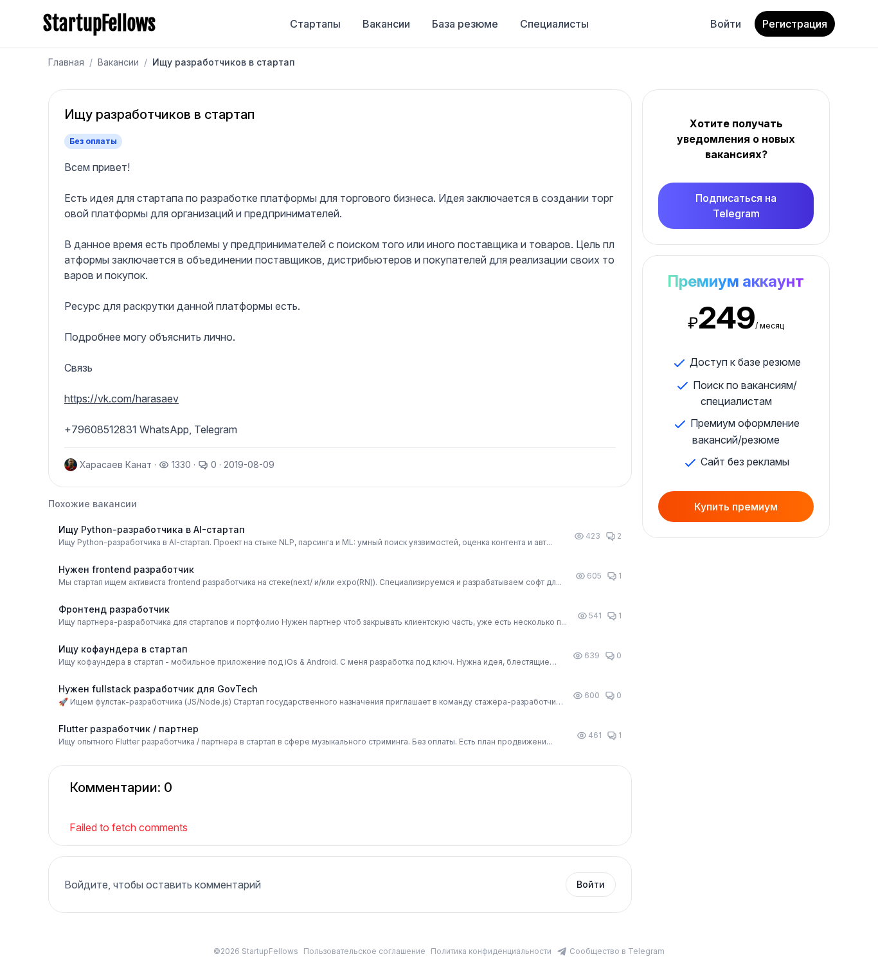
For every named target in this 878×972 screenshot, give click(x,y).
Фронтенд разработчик (114, 609)
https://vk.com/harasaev (121, 398)
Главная (66, 62)
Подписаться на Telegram (735, 206)
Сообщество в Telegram (617, 951)
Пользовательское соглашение (364, 951)
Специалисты (554, 23)
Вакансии (386, 23)
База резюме (465, 23)
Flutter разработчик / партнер (128, 728)
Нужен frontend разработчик (126, 569)
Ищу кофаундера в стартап (123, 649)
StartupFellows (99, 23)
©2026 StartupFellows (255, 951)
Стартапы (315, 23)
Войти (725, 23)
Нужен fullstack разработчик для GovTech (158, 688)
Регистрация (794, 23)
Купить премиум (736, 506)
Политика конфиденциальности (491, 951)
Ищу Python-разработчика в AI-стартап (151, 529)
